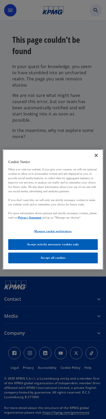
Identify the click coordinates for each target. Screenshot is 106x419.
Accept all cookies (53, 257)
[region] (53, 209)
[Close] (96, 155)
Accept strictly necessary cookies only (53, 244)
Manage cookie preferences (53, 231)
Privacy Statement (29, 217)
